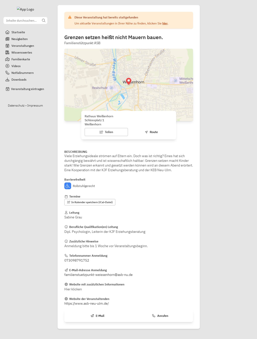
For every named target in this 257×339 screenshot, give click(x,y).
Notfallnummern (22, 73)
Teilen (108, 132)
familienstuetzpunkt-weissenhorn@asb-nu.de (98, 274)
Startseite (18, 32)
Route (153, 132)
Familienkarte (20, 59)
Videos (16, 66)
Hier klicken (73, 289)
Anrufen (162, 316)
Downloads (19, 79)
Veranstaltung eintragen (27, 89)
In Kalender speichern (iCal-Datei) (92, 202)
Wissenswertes (21, 52)
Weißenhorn (93, 124)
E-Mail (99, 316)
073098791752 (76, 260)
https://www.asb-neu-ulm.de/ (86, 303)
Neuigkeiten (19, 39)
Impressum (35, 105)
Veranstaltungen (22, 46)
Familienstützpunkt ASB (82, 43)
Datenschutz (16, 105)
